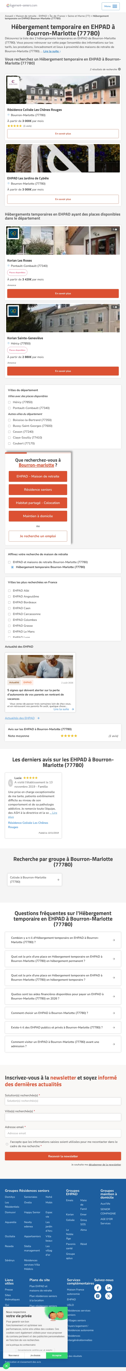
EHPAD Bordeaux (24, 602)
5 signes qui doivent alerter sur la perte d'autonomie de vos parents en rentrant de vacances (35, 694)
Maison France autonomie (75, 1292)
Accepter (57, 1355)
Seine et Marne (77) (79, 16)
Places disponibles (17, 272)
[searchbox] (63, 1101)
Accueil (9, 16)
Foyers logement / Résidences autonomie (80, 1328)
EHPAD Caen (21, 608)
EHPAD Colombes (25, 620)
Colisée (70, 1220)
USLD (70, 1305)
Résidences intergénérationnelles (79, 1338)
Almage (85, 1230)
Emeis (69, 1200)
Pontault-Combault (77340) (31, 408)
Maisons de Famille (85, 1205)
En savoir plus (63, 133)
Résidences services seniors (78, 1313)
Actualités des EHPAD (20, 718)
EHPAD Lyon (21, 637)
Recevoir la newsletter (63, 1156)
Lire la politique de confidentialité (20, 1345)
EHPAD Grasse (23, 626)
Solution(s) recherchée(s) (21, 1095)
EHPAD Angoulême (26, 597)
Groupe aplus (70, 1256)
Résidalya (86, 1244)
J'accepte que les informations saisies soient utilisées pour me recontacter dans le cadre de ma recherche (64, 1144)
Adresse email (14, 1127)
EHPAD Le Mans (24, 632)
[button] (6, 1365)
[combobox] (63, 1101)
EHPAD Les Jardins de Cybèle (28, 178)
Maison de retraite (26, 16)
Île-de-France (57, 16)
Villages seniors (76, 1320)
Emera (84, 1214)
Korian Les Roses (19, 260)
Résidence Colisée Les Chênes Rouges (34, 109)
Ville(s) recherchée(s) (19, 1111)
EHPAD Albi (21, 591)
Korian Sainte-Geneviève (25, 338)
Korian (70, 1214)
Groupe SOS (84, 1222)
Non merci (14, 1355)
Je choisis (35, 1355)
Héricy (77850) (23, 402)
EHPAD (43, 16)
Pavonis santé (70, 1246)
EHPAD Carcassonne (27, 614)
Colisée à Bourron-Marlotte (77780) (28, 880)
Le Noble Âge (69, 1234)
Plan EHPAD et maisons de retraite (41, 1288)
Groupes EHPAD (72, 1192)
